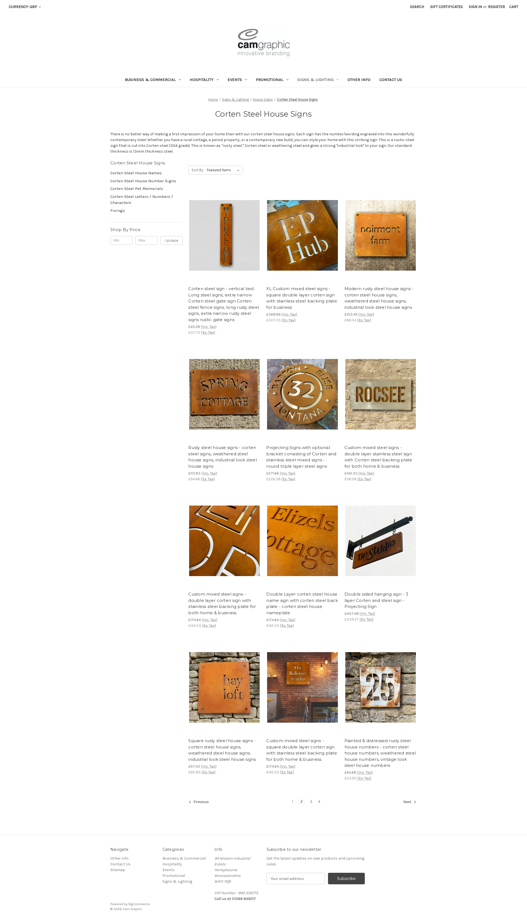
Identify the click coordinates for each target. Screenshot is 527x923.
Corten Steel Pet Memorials (136, 188)
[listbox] (224, 170)
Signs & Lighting (315, 79)
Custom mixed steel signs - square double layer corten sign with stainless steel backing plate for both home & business (301, 750)
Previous (201, 802)
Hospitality (202, 79)
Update (171, 240)
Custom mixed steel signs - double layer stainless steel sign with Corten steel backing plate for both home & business (378, 457)
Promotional (269, 79)
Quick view (220, 225)
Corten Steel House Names (136, 172)
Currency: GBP (23, 6)
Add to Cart (380, 245)
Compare (223, 235)
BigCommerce (139, 904)
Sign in (475, 6)
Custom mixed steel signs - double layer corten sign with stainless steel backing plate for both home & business (222, 603)
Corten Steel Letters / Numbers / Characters (141, 199)
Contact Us (390, 79)
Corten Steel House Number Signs (143, 180)
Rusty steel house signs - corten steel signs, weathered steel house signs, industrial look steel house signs (222, 457)
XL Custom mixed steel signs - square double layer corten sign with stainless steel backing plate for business (301, 298)
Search (417, 6)
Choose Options (224, 245)
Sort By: (198, 170)
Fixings (117, 210)
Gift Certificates (446, 6)
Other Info (359, 79)
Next (407, 802)
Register (496, 6)
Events (235, 79)
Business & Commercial (150, 79)
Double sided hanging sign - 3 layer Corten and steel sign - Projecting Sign (376, 600)
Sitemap (117, 870)
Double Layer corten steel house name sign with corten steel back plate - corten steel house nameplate (302, 603)
